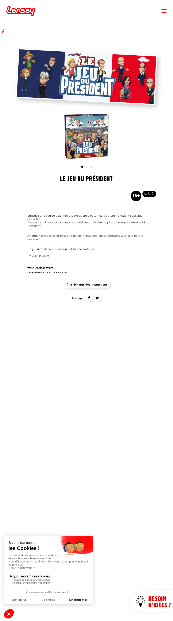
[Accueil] (20, 11)
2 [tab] (86, 167)
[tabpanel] (86, 136)
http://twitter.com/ (97, 298)
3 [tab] (91, 167)
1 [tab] (82, 167)
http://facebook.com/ (89, 298)
